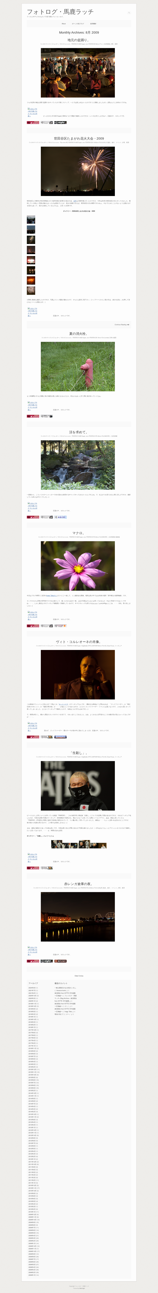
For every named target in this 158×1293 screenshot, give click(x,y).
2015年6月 (32, 1085)
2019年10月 (32, 1006)
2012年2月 (32, 1156)
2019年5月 (32, 1011)
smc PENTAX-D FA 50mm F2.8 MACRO (98, 436)
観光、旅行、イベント (114, 142)
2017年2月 (32, 1043)
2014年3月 (32, 1109)
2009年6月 (32, 1230)
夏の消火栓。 (79, 333)
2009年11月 (32, 1217)
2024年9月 (32, 988)
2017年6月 (32, 1035)
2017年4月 (32, 1040)
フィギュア (118, 646)
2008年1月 (32, 1275)
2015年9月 (32, 1077)
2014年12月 (32, 1093)
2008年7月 (32, 1259)
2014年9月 (32, 1098)
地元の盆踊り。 (79, 40)
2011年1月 (32, 1183)
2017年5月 (32, 1038)
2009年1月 (32, 1243)
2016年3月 (32, 1064)
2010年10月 (32, 1191)
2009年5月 (32, 1233)
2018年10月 (32, 1019)
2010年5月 (32, 1201)
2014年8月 (32, 1101)
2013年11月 (32, 1117)
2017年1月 (32, 1046)
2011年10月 (32, 1164)
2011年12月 (32, 1162)
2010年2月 (32, 1209)
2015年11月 (32, 1072)
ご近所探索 (106, 44)
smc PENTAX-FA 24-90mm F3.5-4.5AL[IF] (90, 888)
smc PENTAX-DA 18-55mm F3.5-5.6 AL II (94, 142)
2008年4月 (32, 1267)
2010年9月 (32, 1193)
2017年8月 (32, 1032)
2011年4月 (32, 1175)
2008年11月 (32, 1248)
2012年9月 (32, 1138)
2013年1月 (32, 1127)
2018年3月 (32, 1022)
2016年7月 (32, 1056)
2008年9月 (32, 1254)
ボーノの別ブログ (78, 23)
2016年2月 (32, 1067)
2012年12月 (32, 1130)
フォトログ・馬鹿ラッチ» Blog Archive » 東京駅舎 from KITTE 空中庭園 (66, 998)
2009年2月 (32, 1241)
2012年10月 (32, 1135)
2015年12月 (32, 1069)
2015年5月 (32, 1088)
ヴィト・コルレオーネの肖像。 (79, 642)
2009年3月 (32, 1238)
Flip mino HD (64, 142)
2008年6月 (32, 1262)
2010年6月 (32, 1198)
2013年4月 (32, 1122)
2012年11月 (32, 1133)
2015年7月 (32, 1082)
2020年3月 (32, 998)
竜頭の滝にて (59, 1014)
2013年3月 (32, 1125)
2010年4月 (32, 1204)
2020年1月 (32, 1001)
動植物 (118, 537)
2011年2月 (32, 1180)
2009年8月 (32, 1225)
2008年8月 (32, 1256)
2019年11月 (32, 1003)
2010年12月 (32, 1185)
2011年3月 (32, 1177)
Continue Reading (120, 324)
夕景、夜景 (114, 44)
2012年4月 (32, 1151)
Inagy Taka (68, 1011)
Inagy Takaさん (51, 595)
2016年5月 (32, 1059)
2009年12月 (32, 1214)
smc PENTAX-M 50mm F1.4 (94, 44)
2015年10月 (32, 1075)
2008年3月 (32, 1270)
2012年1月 (32, 1159)
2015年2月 (32, 1090)
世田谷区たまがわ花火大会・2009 (79, 138)
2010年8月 (32, 1196)
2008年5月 (32, 1264)
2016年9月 (32, 1051)
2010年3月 (32, 1206)
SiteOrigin (82, 1288)
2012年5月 (32, 1148)
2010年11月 (32, 1188)
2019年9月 (32, 1009)
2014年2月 (32, 1111)
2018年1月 (32, 1027)
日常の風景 (112, 337)
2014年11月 (32, 1096)
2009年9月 (32, 1222)
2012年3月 (32, 1154)
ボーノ (57, 44)
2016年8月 (32, 1054)
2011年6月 (32, 1169)
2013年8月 (32, 1119)
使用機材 (93, 23)
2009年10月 (32, 1220)
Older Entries (79, 976)
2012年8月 (32, 1141)
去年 (74, 201)
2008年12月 (32, 1246)
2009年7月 (32, 1227)
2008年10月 (32, 1251)
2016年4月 (32, 1061)
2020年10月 (32, 995)
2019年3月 (32, 1014)
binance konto (61, 990)
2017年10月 (32, 1030)
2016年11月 (32, 1048)
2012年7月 (32, 1143)
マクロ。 (79, 533)
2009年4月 (32, 1235)
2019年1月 (32, 1017)
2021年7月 (32, 990)
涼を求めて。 (79, 432)
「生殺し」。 (79, 753)
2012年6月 (32, 1146)
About (64, 23)
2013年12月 (32, 1114)
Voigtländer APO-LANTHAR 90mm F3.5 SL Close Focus (97, 646)
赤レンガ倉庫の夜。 (79, 884)
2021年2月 (32, 993)
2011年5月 (32, 1172)
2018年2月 (32, 1025)
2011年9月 (32, 1167)
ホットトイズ (63, 704)
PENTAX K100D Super (78, 44)
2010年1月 (32, 1212)
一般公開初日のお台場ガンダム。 (66, 988)
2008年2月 (32, 1272)
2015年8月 (32, 1080)
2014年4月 (32, 1106)
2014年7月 (32, 1104)
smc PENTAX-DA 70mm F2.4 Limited (98, 337)
